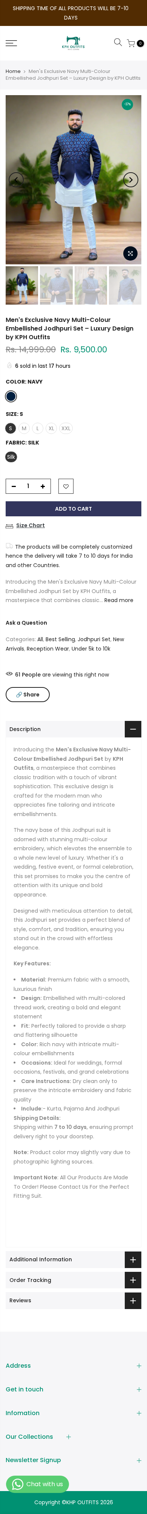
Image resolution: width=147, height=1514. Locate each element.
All (40, 630)
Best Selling (60, 630)
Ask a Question (26, 613)
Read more (118, 591)
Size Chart (30, 516)
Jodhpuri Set (94, 630)
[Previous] (16, 170)
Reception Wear (48, 639)
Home (13, 62)
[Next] (130, 170)
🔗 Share (28, 685)
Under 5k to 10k (91, 639)
